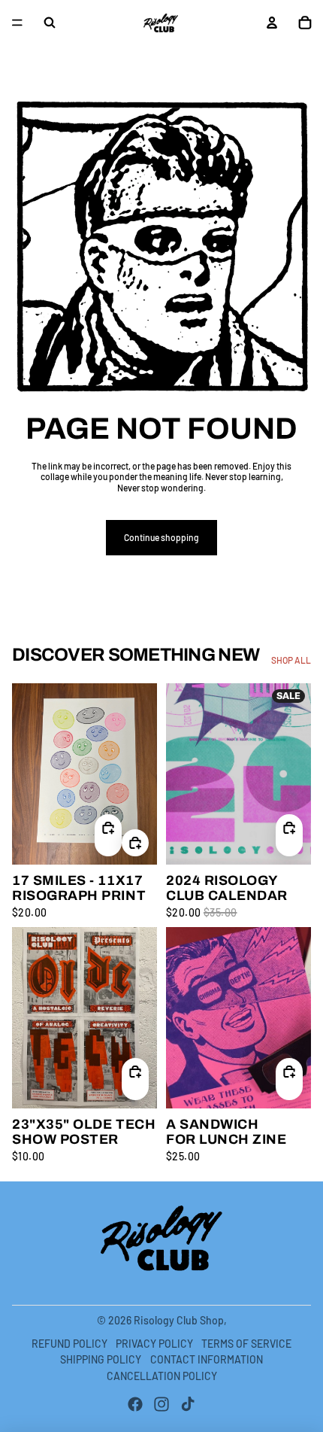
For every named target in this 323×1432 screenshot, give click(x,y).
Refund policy (69, 1343)
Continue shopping (161, 537)
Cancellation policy (162, 1376)
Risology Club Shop (179, 1320)
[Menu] (17, 22)
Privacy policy (154, 1343)
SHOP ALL (291, 660)
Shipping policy (100, 1359)
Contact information (206, 1359)
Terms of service (246, 1343)
